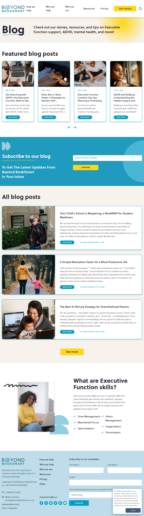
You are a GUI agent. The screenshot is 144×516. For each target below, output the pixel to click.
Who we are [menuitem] (46, 469)
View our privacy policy (11, 504)
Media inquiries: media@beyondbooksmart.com (19, 499)
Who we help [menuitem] (47, 464)
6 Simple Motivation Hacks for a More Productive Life (93, 262)
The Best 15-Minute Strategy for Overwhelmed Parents (94, 307)
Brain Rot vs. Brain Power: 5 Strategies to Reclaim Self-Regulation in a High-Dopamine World (53, 100)
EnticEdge (13, 508)
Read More (67, 242)
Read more (12, 117)
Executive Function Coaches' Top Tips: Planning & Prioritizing (90, 97)
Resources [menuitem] (89, 8)
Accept (133, 510)
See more (72, 352)
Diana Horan (87, 242)
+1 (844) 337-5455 (12, 492)
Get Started (125, 8)
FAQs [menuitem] (42, 484)
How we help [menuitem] (47, 459)
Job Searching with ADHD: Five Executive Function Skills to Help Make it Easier (18, 99)
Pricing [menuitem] (104, 8)
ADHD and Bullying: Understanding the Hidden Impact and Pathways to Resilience (126, 99)
